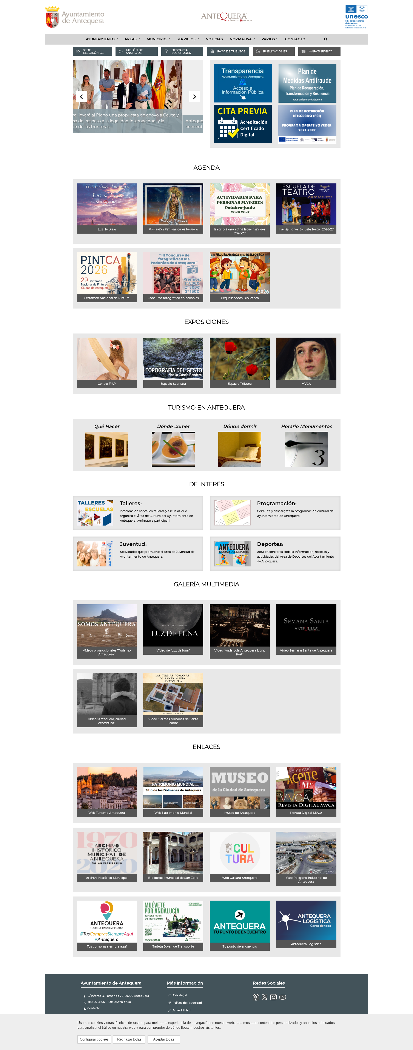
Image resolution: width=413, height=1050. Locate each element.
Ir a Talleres (95, 513)
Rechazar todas (129, 1039)
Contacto (295, 39)
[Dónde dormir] (239, 448)
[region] (206, 1032)
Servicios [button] (189, 41)
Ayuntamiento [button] (103, 41)
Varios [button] (272, 41)
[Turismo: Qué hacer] (107, 449)
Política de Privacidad (187, 1003)
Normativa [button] (244, 41)
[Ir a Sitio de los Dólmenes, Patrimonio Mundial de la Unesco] (356, 17)
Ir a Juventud (95, 553)
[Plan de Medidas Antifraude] (307, 83)
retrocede (81, 96)
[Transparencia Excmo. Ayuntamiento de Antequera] (243, 83)
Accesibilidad (182, 1010)
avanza (194, 96)
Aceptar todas (163, 1039)
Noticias (214, 39)
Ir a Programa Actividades (232, 513)
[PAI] (307, 124)
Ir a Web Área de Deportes (232, 553)
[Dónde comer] (173, 449)
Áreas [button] (134, 41)
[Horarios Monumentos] (306, 448)
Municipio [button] (160, 41)
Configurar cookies (94, 1039)
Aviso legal (180, 995)
